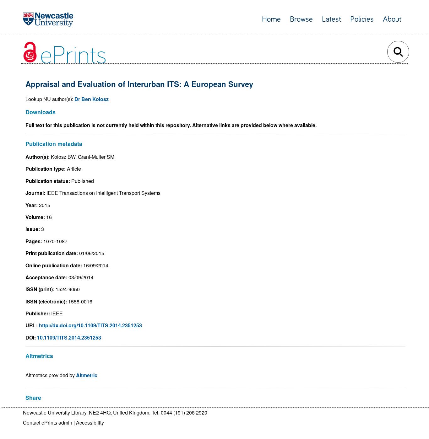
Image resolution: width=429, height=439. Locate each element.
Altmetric (86, 375)
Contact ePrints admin (47, 422)
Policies (362, 19)
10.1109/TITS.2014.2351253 (69, 337)
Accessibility (90, 422)
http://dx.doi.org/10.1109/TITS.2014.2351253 (90, 325)
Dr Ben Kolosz (91, 99)
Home (271, 19)
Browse (301, 19)
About (392, 19)
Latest (331, 19)
